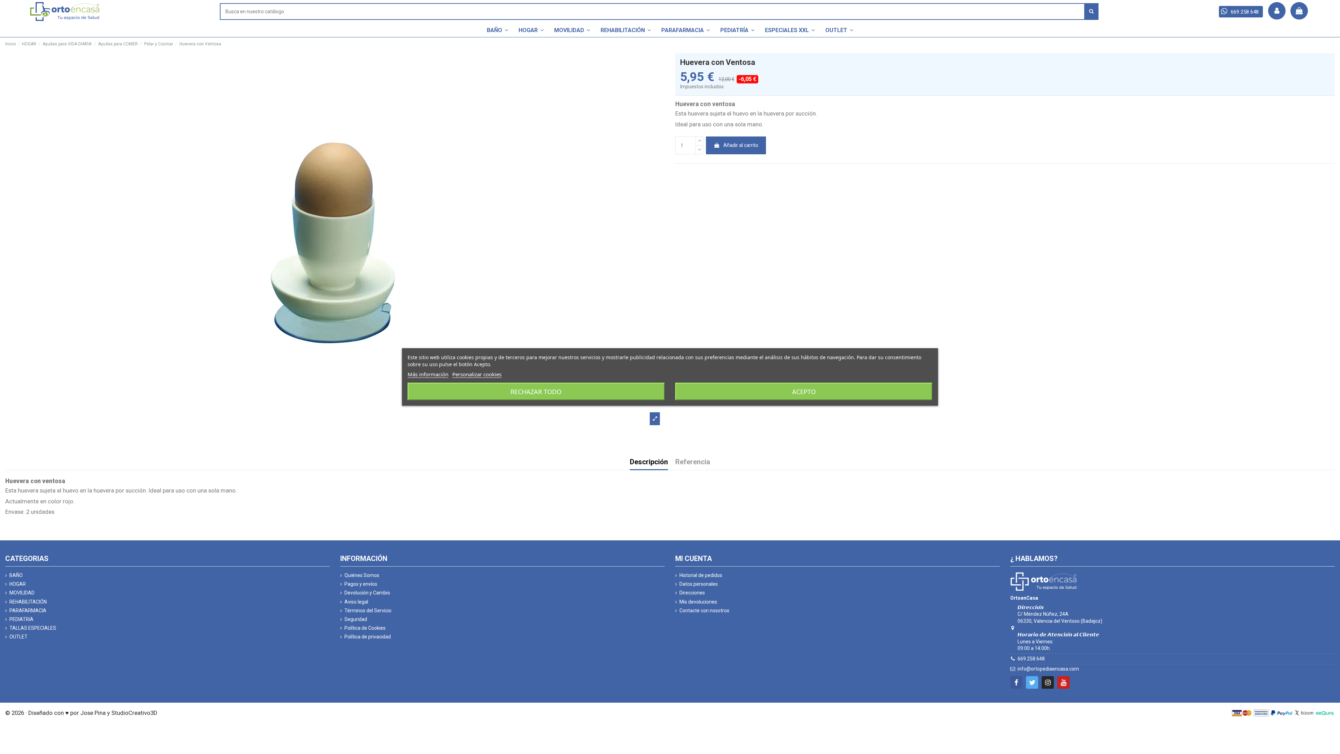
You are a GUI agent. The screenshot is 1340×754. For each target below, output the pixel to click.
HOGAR (17, 584)
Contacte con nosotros (704, 610)
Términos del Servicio (368, 610)
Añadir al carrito (740, 145)
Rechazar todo (536, 391)
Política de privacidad (367, 637)
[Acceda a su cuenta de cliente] (1277, 11)
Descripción (649, 462)
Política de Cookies (365, 628)
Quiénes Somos (361, 575)
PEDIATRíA (21, 619)
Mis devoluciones (698, 602)
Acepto (804, 391)
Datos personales (698, 584)
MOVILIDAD (22, 593)
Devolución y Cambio (367, 593)
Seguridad (355, 619)
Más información (428, 374)
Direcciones (692, 593)
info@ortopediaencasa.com (1048, 669)
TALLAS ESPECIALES (32, 628)
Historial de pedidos (700, 575)
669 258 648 (1031, 658)
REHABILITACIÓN (28, 602)
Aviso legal (356, 602)
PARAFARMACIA (27, 610)
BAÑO (16, 575)
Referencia (692, 462)
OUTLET (18, 637)
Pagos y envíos (360, 584)
